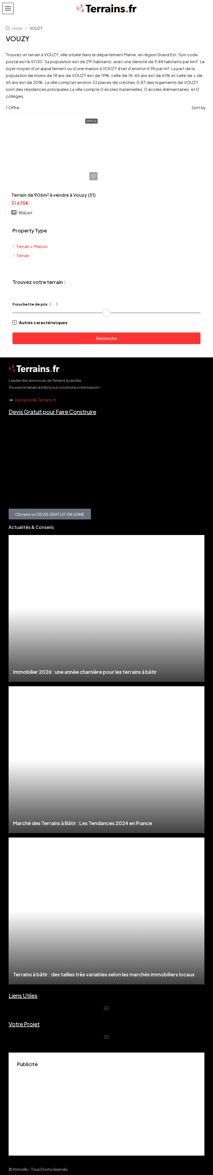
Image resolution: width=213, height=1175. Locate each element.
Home (17, 28)
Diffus (91, 121)
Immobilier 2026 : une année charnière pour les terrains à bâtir (85, 672)
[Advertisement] (106, 1108)
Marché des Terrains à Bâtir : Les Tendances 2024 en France (82, 823)
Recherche (106, 338)
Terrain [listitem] (22, 255)
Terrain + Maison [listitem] (32, 246)
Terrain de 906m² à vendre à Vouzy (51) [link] (53, 195)
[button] (8, 8)
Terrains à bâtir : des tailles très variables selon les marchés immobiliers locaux (104, 974)
